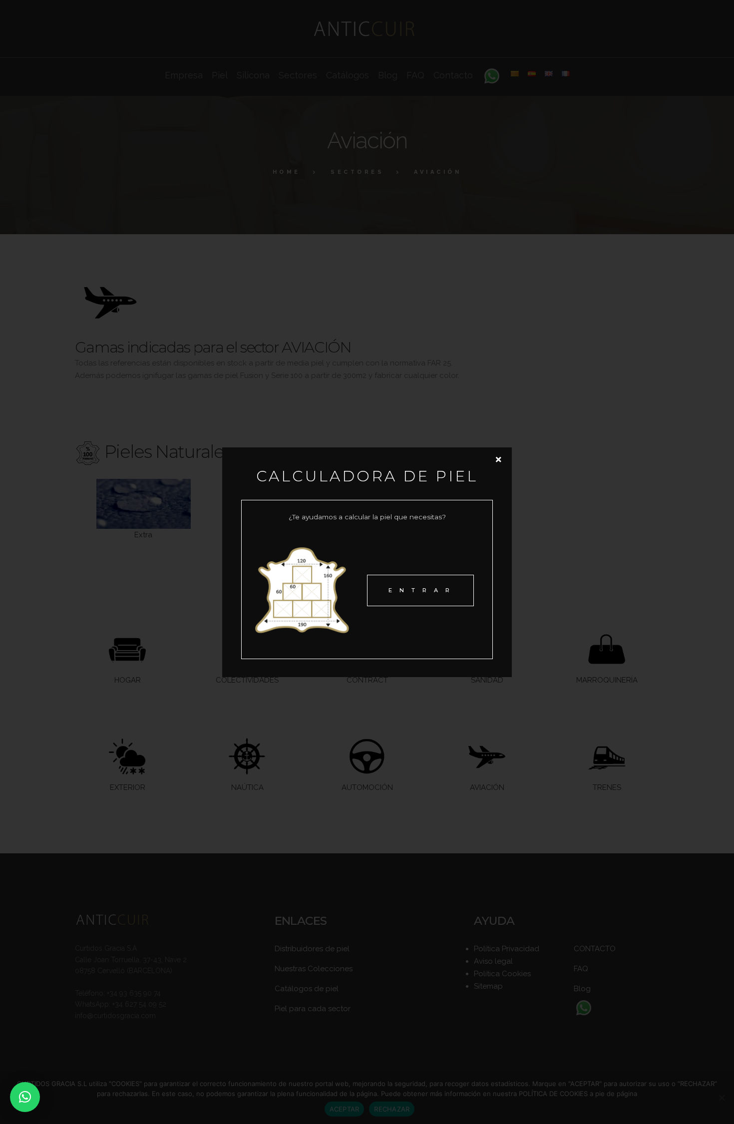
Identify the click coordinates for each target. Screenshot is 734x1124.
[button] (25, 1097)
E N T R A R (420, 590)
